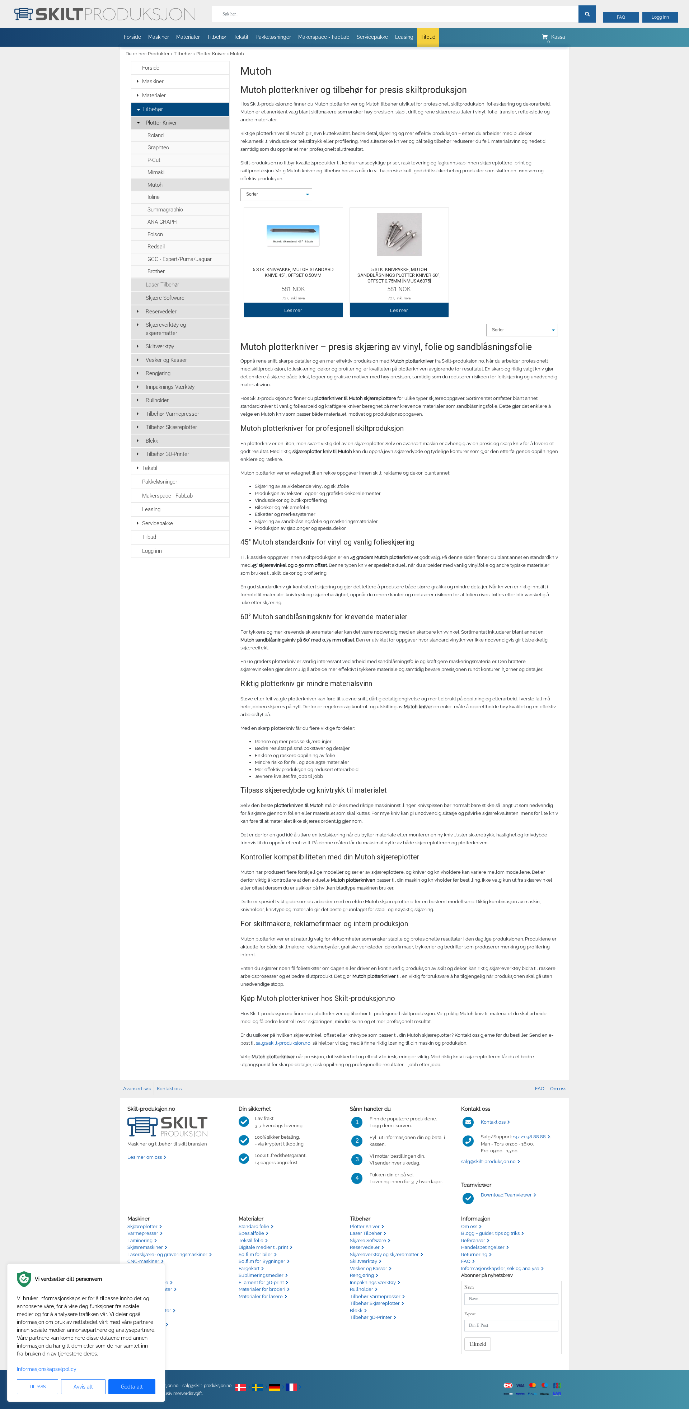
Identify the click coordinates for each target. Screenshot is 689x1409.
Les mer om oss (144, 1157)
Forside (132, 37)
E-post (469, 1313)
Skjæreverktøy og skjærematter (166, 329)
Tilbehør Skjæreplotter (171, 427)
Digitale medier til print (263, 1247)
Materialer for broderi (262, 1289)
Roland (155, 135)
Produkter (159, 53)
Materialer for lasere (261, 1296)
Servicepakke (372, 37)
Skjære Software (165, 298)
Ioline (153, 197)
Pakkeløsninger (273, 37)
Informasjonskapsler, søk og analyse (500, 1268)
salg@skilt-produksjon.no (283, 1043)
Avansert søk (137, 1088)
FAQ (621, 17)
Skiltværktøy (160, 346)
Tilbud (428, 37)
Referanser (473, 1240)
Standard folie (254, 1226)
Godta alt (132, 1387)
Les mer (293, 310)
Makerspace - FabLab (324, 37)
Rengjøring (158, 373)
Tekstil (241, 37)
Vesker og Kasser (166, 360)
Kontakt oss (169, 1088)
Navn (469, 1287)
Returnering (474, 1254)
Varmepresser (142, 1233)
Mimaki (155, 172)
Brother (156, 271)
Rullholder (157, 400)
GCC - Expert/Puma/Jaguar (179, 259)
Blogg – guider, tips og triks (490, 1233)
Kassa (558, 37)
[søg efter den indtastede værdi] (587, 14)
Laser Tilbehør (162, 284)
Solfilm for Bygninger (262, 1261)
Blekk (152, 441)
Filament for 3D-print (261, 1282)
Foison (155, 234)
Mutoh (237, 53)
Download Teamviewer (506, 1195)
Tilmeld (477, 1344)
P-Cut (153, 160)
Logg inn (660, 17)
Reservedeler (161, 311)
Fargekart (249, 1268)
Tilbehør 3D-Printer (167, 454)
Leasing (404, 37)
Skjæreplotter (142, 1226)
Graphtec (158, 147)
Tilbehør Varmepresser (172, 414)
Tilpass (37, 1386)
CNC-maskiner (143, 1261)
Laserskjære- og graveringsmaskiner (167, 1254)
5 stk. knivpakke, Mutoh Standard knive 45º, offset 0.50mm (293, 272)
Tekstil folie (251, 1240)
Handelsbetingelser (483, 1247)
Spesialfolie (251, 1233)
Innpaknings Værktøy (170, 387)
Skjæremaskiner (145, 1247)
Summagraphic (165, 209)
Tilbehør (216, 37)
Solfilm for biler (255, 1254)
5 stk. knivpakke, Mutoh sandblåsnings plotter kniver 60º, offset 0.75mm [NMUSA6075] (399, 275)
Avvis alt (83, 1387)
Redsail (156, 246)
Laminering (140, 1240)
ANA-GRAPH (162, 222)
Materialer (188, 37)
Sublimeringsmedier (261, 1275)
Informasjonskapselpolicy (46, 1369)
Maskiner (158, 37)
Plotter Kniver (211, 53)
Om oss (558, 1088)
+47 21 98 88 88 (529, 1136)
